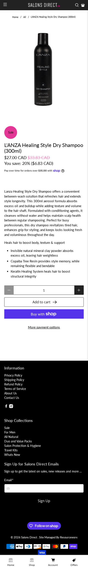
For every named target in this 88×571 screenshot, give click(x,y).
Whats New (12, 454)
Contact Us (11, 398)
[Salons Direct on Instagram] (11, 407)
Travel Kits (11, 450)
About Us (10, 393)
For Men (9, 432)
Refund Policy (13, 384)
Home (15, 17)
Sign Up (44, 500)
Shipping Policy (14, 380)
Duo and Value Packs (18, 441)
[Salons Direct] (44, 5)
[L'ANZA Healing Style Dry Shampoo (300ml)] (44, 70)
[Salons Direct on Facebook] (6, 407)
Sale (7, 428)
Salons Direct (29, 537)
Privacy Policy (13, 375)
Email (8, 480)
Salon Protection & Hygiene (22, 446)
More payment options (44, 327)
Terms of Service (15, 389)
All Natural (11, 437)
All (24, 17)
